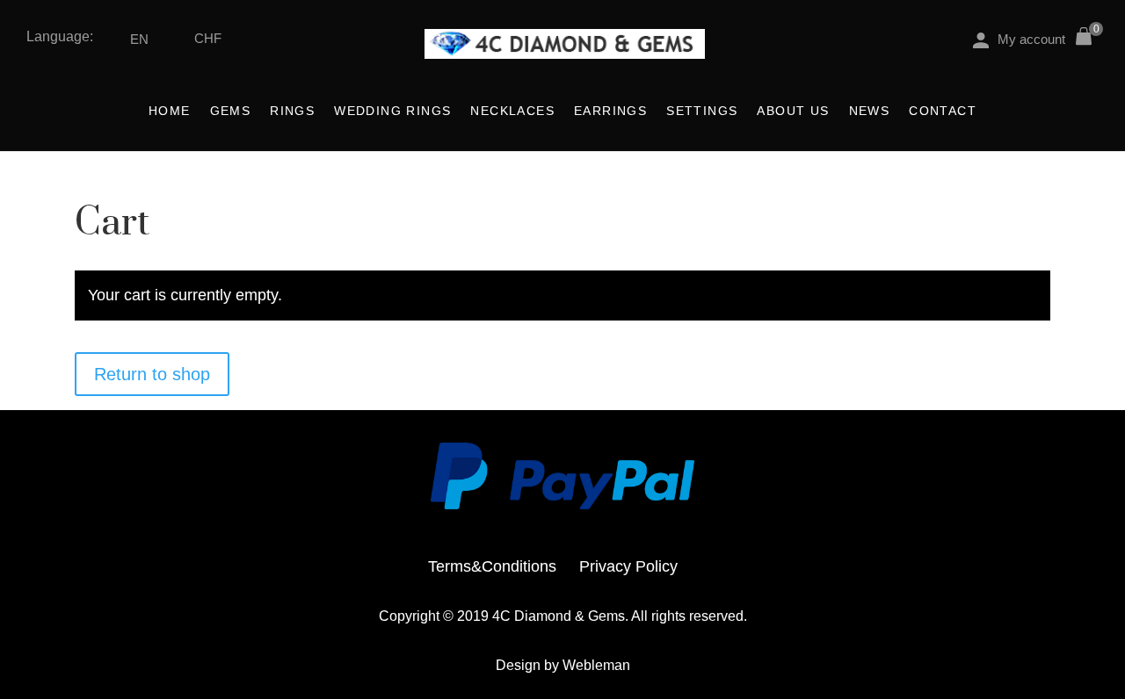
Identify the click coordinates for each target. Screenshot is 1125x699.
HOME (170, 111)
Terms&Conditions (492, 566)
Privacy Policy (628, 566)
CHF (207, 38)
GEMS (230, 111)
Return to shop (152, 374)
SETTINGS (701, 111)
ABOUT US (793, 111)
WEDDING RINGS (392, 111)
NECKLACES (512, 111)
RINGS (292, 111)
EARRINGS (610, 111)
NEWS (869, 111)
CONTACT (942, 111)
